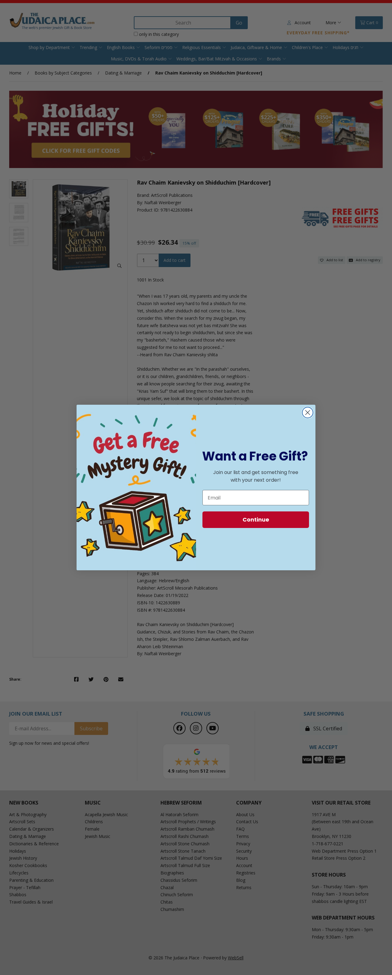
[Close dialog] (307, 412)
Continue (256, 519)
